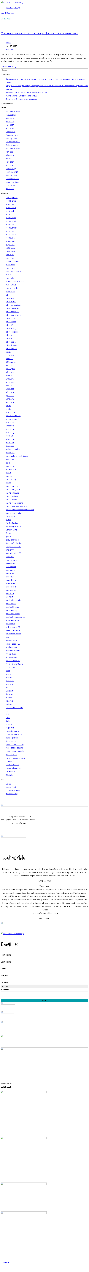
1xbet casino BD (12, 312)
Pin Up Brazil (11, 654)
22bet (8, 352)
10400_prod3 (11, 228)
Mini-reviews (11, 567)
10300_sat (10, 224)
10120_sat (10, 214)
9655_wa (9, 375)
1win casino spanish (14, 271)
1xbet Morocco (12, 332)
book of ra (10, 466)
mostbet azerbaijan (14, 600)
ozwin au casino (12, 647)
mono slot (10, 577)
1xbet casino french (14, 315)
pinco (8, 671)
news (8, 637)
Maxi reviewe (11, 560)
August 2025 (11, 115)
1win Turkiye (11, 285)
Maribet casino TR (13, 553)
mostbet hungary (13, 607)
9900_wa (10, 402)
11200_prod (11, 251)
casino (8, 483)
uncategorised (12, 738)
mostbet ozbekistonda (15, 617)
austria (8, 406)
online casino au (12, 640)
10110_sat (10, 211)
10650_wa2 (10, 241)
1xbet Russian (11, 345)
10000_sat (10, 204)
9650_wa (10, 372)
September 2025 (13, 111)
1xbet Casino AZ (12, 308)
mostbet (9, 597)
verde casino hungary (15, 744)
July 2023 (10, 155)
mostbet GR (11, 604)
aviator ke (10, 426)
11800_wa (10, 255)
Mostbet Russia (12, 620)
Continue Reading (8, 66)
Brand (8, 473)
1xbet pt (9, 335)
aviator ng (10, 432)
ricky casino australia (14, 708)
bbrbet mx (10, 452)
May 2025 (10, 125)
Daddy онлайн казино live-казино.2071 (22, 99)
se (7, 711)
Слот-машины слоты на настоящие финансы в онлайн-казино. (39, 33)
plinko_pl (9, 684)
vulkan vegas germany (15, 758)
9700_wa (10, 379)
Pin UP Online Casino (14, 664)
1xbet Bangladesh (13, 305)
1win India (10, 278)
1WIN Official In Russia (15, 281)
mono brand (11, 573)
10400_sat (10, 231)
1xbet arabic (11, 301)
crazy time (10, 516)
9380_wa (10, 365)
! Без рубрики (11, 198)
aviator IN (10, 422)
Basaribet (10, 446)
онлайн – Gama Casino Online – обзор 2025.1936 (27, 92)
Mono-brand (11, 580)
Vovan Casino (11, 755)
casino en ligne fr (13, 489)
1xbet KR (9, 325)
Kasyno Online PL (13, 547)
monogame (11, 590)
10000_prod (11, 201)
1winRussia (10, 291)
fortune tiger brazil (13, 526)
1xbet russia (11, 342)
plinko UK (10, 681)
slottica (9, 724)
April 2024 (10, 152)
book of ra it (11, 469)
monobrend (11, 587)
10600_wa (10, 238)
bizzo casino (11, 459)
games (8, 536)
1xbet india (10, 318)
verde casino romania (15, 751)
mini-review (10, 563)
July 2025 (10, 118)
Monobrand (11, 583)
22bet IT (9, 359)
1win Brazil (10, 268)
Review (9, 697)
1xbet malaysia (12, 328)
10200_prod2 (11, 221)
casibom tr (10, 476)
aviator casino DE (13, 416)
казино (9, 761)
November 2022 (12, 182)
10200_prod (11, 218)
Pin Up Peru (10, 667)
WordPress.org (12, 794)
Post (8, 687)
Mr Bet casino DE (13, 627)
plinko (8, 674)
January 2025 (11, 138)
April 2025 (10, 128)
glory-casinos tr (12, 540)
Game (8, 533)
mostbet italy (11, 610)
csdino (8, 520)
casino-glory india (13, 513)
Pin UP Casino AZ (13, 661)
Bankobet (10, 442)
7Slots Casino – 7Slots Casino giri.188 (21, 96)
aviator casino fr (12, 419)
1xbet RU (9, 338)
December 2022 (12, 179)
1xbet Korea (11, 322)
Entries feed (11, 787)
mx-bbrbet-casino (13, 634)
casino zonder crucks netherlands (20, 510)
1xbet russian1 (11, 349)
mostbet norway (13, 614)
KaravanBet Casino (14, 543)
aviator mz (10, 429)
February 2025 (12, 135)
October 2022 (11, 185)
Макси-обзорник (13, 768)
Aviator (9, 409)
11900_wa (10, 258)
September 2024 (13, 148)
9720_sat (10, 49)
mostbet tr (10, 624)
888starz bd (11, 362)
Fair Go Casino (12, 523)
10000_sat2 (11, 208)
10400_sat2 (11, 234)
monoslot (10, 593)
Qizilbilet (9, 691)
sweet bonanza (12, 731)
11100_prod (10, 248)
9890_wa (10, 399)
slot (7, 714)
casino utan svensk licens (16, 506)
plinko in (9, 677)
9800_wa (10, 392)
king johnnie (11, 550)
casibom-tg (11, 479)
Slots (8, 718)
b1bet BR (9, 436)
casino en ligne (12, 486)
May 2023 (10, 162)
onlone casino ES (13, 644)
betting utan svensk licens (17, 456)
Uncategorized (12, 741)
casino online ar (12, 496)
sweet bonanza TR (14, 734)
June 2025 (10, 121)
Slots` (8, 721)
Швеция (9, 775)
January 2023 (11, 175)
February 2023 (12, 172)
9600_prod (10, 369)
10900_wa (10, 245)
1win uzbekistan (12, 288)
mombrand (10, 570)
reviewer (9, 704)
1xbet (8, 295)
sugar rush (10, 728)
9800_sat (10, 389)
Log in (8, 784)
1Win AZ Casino (12, 261)
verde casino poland (14, 748)
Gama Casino (11, 530)
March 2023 (11, 169)
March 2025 (11, 132)
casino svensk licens (14, 503)
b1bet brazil (11, 439)
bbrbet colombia (13, 449)
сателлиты (10, 771)
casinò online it (12, 499)
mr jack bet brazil (13, 630)
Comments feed (13, 790)
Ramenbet (10, 694)
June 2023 (10, 158)
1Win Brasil (10, 265)
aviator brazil (11, 412)
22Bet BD (10, 355)
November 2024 (13, 142)
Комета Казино (12, 765)
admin (8, 42)
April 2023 (10, 165)
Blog (8, 463)
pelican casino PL (13, 650)
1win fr (8, 275)
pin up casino (11, 657)
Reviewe (9, 701)
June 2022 (10, 189)
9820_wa (10, 396)
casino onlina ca (12, 493)
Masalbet (10, 557)
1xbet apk (10, 298)
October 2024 (12, 145)
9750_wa (9, 385)
